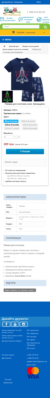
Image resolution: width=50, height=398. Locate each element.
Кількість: (8, 133)
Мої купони (31, 348)
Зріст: (6, 117)
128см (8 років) (30, 128)
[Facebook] (6, 324)
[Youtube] (15, 324)
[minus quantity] (15, 136)
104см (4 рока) (28, 121)
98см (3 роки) (11, 121)
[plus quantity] (18, 136)
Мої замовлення (33, 330)
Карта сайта (31, 365)
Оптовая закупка (8, 355)
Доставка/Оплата (7, 2)
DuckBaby (26, 113)
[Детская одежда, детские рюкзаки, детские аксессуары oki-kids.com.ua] (12, 11)
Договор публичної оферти (11, 341)
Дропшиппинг (7, 358)
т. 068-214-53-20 (36, 12)
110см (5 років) (12, 125)
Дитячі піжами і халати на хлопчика (15, 49)
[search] (45, 27)
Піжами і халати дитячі (30, 46)
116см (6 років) (30, 125)
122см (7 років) (12, 128)
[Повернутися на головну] (4, 46)
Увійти (38, 2)
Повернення (18, 2)
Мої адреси (31, 340)
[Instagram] (23, 324)
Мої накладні (31, 336)
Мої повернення (32, 333)
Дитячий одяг (14, 46)
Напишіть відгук (11, 162)
